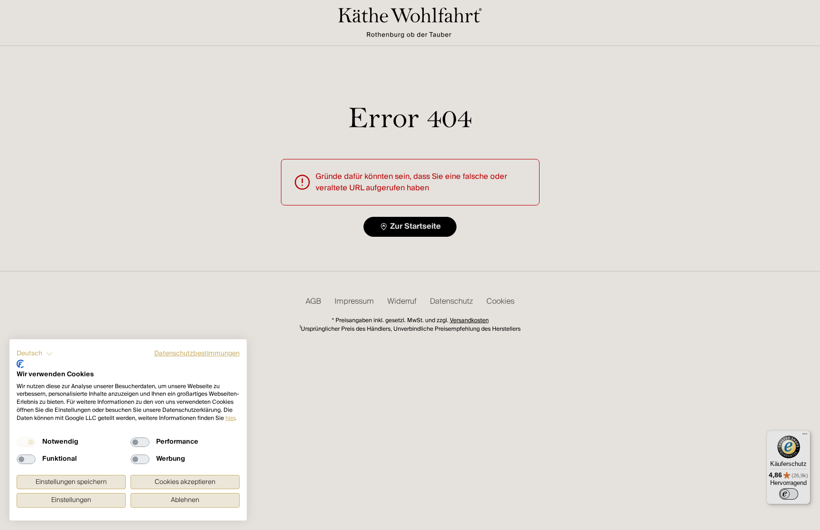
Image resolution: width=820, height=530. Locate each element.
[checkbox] (26, 442)
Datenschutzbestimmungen (197, 353)
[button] (35, 354)
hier (230, 418)
